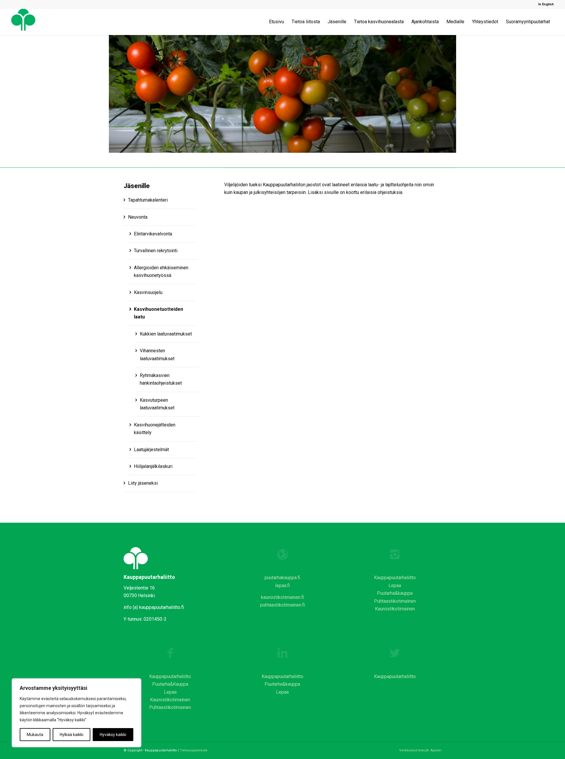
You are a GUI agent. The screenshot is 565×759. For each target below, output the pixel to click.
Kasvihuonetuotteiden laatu (158, 313)
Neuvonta (137, 217)
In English (546, 4)
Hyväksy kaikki (113, 734)
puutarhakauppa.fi (282, 577)
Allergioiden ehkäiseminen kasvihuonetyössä (161, 271)
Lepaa (394, 585)
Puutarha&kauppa (395, 593)
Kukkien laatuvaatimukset (166, 334)
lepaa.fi (282, 585)
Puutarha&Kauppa (170, 684)
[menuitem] (544, 4)
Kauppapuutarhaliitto (395, 577)
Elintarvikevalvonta (153, 234)
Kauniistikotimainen (395, 609)
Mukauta (35, 734)
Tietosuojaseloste (193, 750)
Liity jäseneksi (143, 483)
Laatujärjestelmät (151, 449)
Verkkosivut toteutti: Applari (420, 750)
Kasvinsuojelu (148, 292)
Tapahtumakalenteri (148, 200)
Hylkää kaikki (71, 734)
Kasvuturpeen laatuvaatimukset (157, 404)
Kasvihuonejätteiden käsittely (154, 428)
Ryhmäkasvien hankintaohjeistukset (161, 379)
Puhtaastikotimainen (395, 601)
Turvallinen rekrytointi (155, 250)
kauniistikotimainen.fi (282, 597)
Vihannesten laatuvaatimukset (157, 354)
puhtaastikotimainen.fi (282, 605)
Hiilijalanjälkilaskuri (153, 466)
